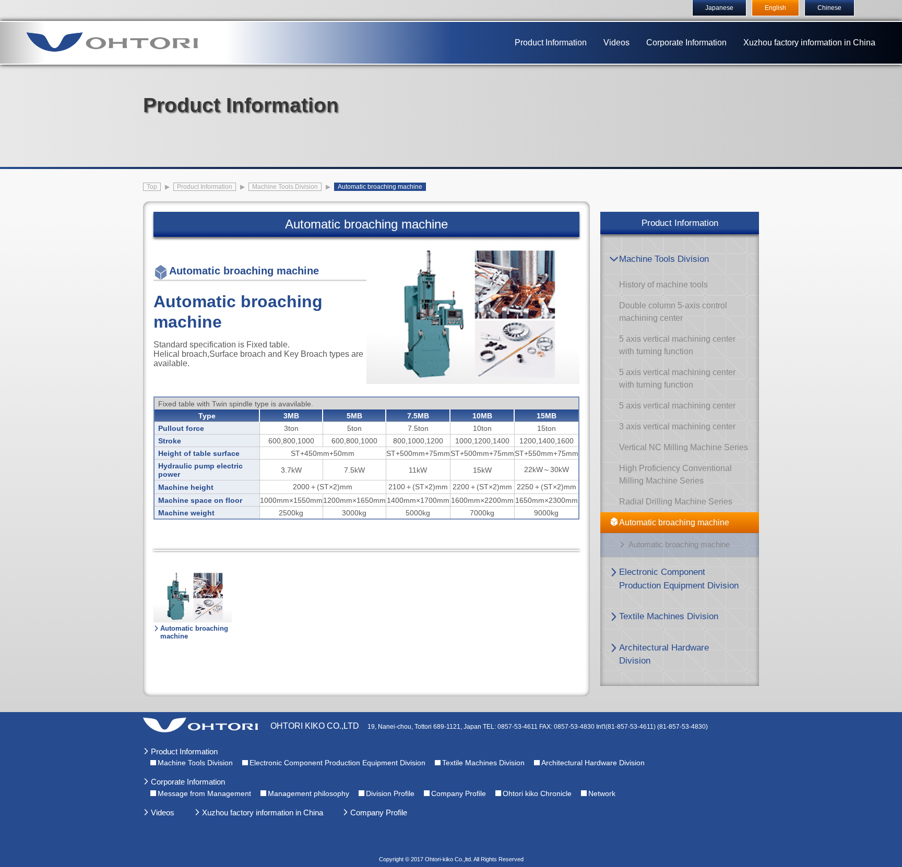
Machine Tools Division (664, 259)
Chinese (829, 7)
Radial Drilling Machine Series (675, 501)
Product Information (551, 42)
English (775, 7)
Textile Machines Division (668, 616)
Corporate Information (686, 42)
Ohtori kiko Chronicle (537, 793)
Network (601, 793)
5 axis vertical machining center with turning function (677, 345)
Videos (616, 42)
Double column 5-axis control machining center (673, 311)
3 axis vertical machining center (677, 426)
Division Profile (390, 793)
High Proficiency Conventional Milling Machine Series (675, 474)
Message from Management (204, 793)
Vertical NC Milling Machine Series (683, 447)
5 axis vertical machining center (677, 405)
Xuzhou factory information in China (809, 42)
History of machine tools (663, 284)
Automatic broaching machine (674, 522)
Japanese (719, 7)
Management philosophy (308, 793)
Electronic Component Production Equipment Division (679, 579)
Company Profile (458, 793)
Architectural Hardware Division (664, 654)
